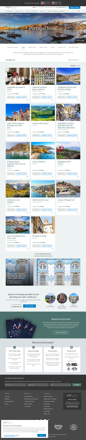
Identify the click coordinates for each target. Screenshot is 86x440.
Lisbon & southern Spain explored (39, 88)
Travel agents (27, 406)
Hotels (53, 47)
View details (11, 97)
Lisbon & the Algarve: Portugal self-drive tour (15, 125)
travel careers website (72, 406)
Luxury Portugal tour (66, 200)
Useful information (28, 396)
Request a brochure (61, 332)
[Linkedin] (49, 419)
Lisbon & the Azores (40, 123)
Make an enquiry (29, 306)
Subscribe (76, 384)
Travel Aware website (29, 401)
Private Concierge (53, 11)
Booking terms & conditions (50, 399)
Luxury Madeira (38, 161)
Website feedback (9, 401)
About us (42, 11)
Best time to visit (74, 47)
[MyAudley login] (43, 7)
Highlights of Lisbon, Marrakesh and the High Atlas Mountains (66, 125)
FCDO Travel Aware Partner (71, 354)
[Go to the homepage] (11, 7)
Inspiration (34, 11)
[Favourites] (40, 7)
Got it (42, 435)
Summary (72, 65)
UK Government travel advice (31, 399)
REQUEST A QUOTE (74, 7)
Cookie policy (47, 406)
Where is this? (80, 40)
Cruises (28, 11)
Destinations (9, 11)
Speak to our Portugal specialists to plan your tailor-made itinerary (17, 275)
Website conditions (48, 396)
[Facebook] (37, 419)
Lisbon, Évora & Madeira (13, 201)
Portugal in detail (39, 236)
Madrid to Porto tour (40, 200)
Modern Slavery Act (48, 408)
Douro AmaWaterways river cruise (16, 237)
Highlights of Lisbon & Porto (16, 88)
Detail (78, 65)
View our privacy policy (33, 431)
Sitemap (6, 404)
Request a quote (21, 97)
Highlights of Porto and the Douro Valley (67, 88)
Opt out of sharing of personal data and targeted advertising (11, 436)
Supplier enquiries (28, 404)
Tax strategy (47, 411)
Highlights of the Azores (64, 162)
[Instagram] (41, 419)
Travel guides (32, 47)
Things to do (61, 47)
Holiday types (19, 11)
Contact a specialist (14, 282)
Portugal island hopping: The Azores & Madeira (16, 163)
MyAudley (7, 399)
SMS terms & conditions (49, 401)
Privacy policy (47, 404)
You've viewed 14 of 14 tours (43, 254)
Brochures (62, 11)
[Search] (79, 11)
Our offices (7, 396)
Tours (23, 47)
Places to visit (43, 47)
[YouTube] (45, 419)
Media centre (47, 413)
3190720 (53, 436)
